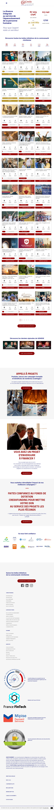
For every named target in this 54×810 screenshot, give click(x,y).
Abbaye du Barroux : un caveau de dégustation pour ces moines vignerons (26, 90)
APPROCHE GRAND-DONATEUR (12, 621)
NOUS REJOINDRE (9, 599)
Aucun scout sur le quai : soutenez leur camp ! (43, 277)
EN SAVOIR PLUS (26, 473)
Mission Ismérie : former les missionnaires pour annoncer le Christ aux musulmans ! (9, 250)
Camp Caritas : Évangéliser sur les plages (43, 223)
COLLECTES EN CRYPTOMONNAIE (12, 618)
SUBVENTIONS (9, 623)
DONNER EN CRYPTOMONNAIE (12, 637)
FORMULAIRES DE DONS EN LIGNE (12, 619)
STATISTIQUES (9, 799)
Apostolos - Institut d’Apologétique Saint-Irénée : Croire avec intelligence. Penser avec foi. (9, 277)
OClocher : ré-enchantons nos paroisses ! (8, 90)
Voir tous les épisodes (27, 353)
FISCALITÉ (8, 654)
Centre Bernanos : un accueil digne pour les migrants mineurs (43, 170)
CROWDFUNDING (9, 614)
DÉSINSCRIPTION (10, 791)
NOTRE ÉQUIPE (9, 597)
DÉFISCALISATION (9, 640)
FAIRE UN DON (9, 635)
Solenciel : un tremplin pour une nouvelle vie (25, 63)
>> (32, 320)
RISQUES (8, 652)
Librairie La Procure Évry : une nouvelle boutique (42, 116)
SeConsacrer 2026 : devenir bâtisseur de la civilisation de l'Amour (25, 197)
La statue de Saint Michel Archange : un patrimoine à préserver (9, 116)
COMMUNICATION (9, 626)
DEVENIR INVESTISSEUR (10, 649)
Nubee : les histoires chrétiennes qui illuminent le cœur (9, 143)
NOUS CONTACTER (10, 606)
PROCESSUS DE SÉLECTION (11, 657)
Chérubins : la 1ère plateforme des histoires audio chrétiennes (9, 63)
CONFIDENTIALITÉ (10, 783)
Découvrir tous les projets (26, 325)
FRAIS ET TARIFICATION (10, 655)
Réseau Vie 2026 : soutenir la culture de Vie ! (25, 170)
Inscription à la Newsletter (26, 580)
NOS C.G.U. (8, 780)
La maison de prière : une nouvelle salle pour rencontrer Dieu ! (43, 90)
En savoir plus (46, 807)
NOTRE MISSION (9, 595)
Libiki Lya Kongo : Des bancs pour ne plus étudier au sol (26, 223)
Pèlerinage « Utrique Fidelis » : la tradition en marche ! (42, 250)
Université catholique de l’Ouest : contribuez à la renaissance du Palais (43, 64)
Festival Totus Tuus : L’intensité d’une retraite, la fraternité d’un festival (9, 224)
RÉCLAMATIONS (9, 787)
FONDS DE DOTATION (10, 602)
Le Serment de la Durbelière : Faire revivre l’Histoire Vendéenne (26, 303)
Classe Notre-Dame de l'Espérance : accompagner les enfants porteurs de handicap (26, 144)
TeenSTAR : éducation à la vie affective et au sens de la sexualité (43, 143)
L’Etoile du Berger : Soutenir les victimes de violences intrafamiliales (25, 277)
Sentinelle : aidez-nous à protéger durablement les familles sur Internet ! (26, 250)
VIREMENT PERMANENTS (11, 638)
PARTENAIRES (8, 601)
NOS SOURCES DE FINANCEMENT (12, 612)
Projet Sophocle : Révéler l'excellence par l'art (7, 197)
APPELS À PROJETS (9, 616)
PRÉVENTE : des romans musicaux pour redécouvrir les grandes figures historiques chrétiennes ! (9, 170)
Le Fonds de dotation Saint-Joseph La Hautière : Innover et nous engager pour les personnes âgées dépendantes (9, 304)
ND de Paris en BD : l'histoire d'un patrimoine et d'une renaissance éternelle (43, 197)
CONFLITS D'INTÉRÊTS (11, 795)
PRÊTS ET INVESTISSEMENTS (11, 625)
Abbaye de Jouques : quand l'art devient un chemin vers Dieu (25, 116)
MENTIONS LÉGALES (10, 776)
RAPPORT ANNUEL (9, 604)
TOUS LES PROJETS (10, 633)
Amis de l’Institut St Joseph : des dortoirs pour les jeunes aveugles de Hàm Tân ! (43, 304)
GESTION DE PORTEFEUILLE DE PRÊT (13, 659)
